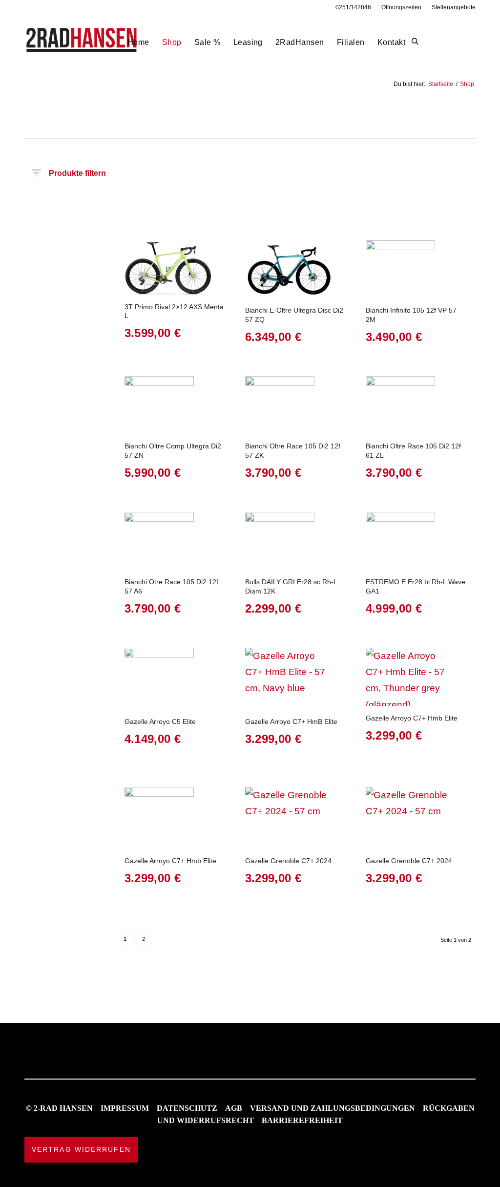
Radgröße (324, 197)
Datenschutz (187, 1108)
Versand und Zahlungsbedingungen (332, 1108)
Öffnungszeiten (401, 7)
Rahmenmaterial (387, 197)
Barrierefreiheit (302, 1120)
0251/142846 (353, 7)
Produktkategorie (162, 197)
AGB (233, 1108)
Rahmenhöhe (273, 197)
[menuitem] (353, 7)
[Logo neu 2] (82, 42)
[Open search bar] (415, 42)
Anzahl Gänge (431, 201)
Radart (205, 197)
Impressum (125, 1108)
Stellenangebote (454, 7)
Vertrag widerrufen (81, 1149)
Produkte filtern (77, 171)
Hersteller (98, 197)
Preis (33, 197)
